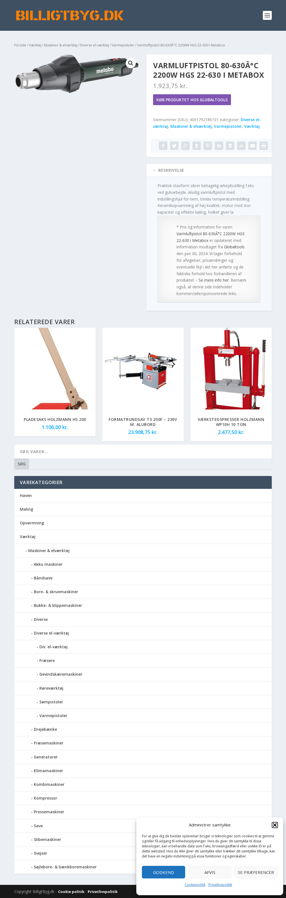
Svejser (40, 853)
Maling (26, 509)
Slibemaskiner (47, 839)
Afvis (209, 872)
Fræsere (47, 660)
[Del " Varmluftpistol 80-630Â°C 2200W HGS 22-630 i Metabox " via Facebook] (163, 146)
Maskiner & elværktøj (60, 45)
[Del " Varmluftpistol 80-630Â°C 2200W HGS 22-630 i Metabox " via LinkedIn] (219, 146)
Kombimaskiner (49, 784)
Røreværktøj (51, 688)
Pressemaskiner (49, 811)
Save (38, 825)
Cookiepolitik (195, 884)
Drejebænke (45, 729)
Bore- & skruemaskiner (56, 591)
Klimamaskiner (48, 770)
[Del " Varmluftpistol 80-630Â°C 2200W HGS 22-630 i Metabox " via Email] (252, 146)
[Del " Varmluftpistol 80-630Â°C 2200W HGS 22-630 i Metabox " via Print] (263, 146)
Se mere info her (214, 280)
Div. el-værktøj (53, 646)
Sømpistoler (51, 701)
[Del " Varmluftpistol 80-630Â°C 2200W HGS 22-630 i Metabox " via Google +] (185, 146)
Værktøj (35, 45)
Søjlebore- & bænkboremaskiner (65, 866)
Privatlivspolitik (220, 884)
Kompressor (45, 798)
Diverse (41, 619)
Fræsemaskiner (48, 743)
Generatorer (46, 757)
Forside (20, 45)
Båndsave (43, 578)
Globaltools (234, 246)
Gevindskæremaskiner (60, 674)
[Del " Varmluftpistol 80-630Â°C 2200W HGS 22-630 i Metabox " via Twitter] (174, 146)
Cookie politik (71, 891)
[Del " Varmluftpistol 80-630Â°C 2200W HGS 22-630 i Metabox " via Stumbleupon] (241, 146)
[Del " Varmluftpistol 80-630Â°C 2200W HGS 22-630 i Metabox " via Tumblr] (196, 146)
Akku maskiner (48, 564)
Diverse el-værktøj (94, 45)
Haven (26, 495)
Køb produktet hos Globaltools (192, 99)
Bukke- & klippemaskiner (58, 605)
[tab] (209, 170)
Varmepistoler (123, 45)
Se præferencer (256, 872)
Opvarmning (32, 522)
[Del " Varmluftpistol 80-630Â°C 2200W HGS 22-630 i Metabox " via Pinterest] (208, 146)
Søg (22, 463)
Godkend (163, 872)
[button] (275, 825)
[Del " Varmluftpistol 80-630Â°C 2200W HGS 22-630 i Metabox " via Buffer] (230, 146)
